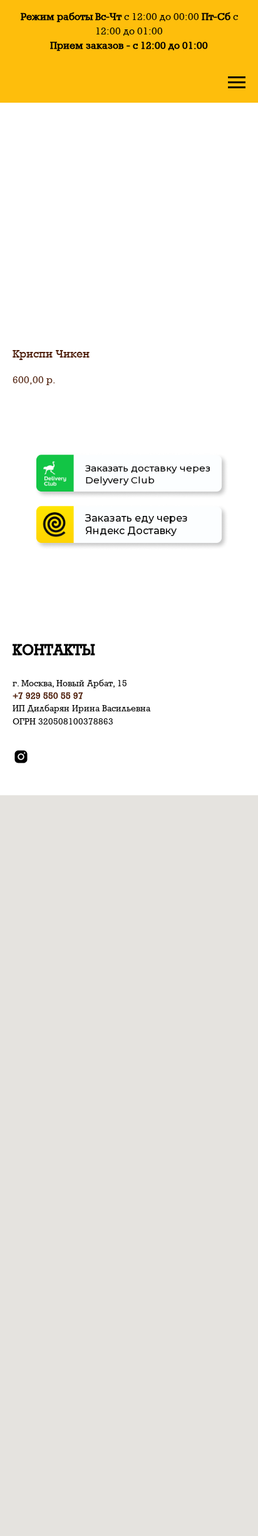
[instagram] (21, 757)
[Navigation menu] (236, 82)
